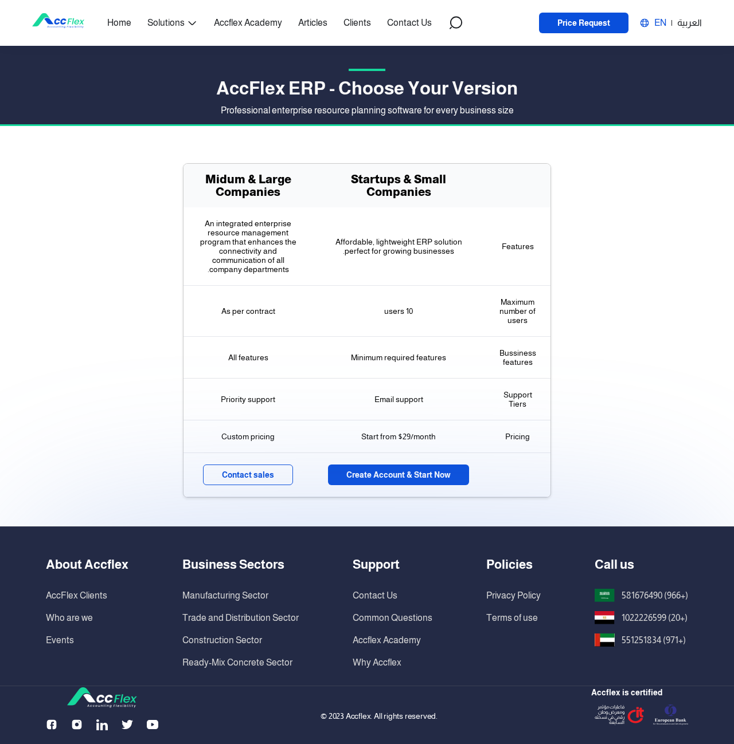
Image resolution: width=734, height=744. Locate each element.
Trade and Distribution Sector (240, 618)
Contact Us (409, 22)
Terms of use (512, 618)
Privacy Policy (513, 595)
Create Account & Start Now (398, 474)
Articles (312, 22)
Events (60, 640)
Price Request (583, 22)
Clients (357, 22)
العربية (689, 22)
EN (660, 22)
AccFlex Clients (76, 595)
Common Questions (392, 618)
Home (119, 22)
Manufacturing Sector (225, 595)
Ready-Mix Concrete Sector (237, 662)
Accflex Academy (248, 22)
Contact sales (248, 474)
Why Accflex (377, 662)
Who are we (69, 618)
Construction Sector (222, 640)
